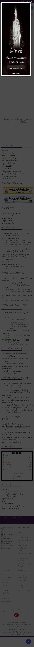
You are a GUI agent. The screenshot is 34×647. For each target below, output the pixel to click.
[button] (30, 2)
